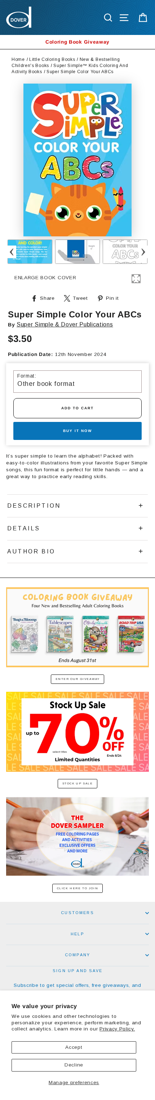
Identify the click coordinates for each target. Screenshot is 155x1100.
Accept (73, 1047)
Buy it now (77, 431)
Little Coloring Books (52, 59)
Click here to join (77, 888)
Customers (77, 912)
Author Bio (31, 551)
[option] (77, 42)
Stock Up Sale (77, 783)
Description (34, 506)
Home (18, 59)
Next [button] (143, 251)
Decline (74, 1065)
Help (77, 934)
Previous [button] (11, 251)
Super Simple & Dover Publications (65, 324)
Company (77, 955)
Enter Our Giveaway (78, 679)
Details (23, 528)
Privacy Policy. (117, 1029)
